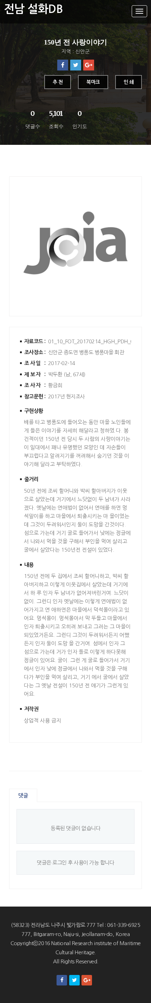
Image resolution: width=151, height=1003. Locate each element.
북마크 (93, 82)
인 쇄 (129, 82)
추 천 (58, 82)
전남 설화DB (33, 9)
